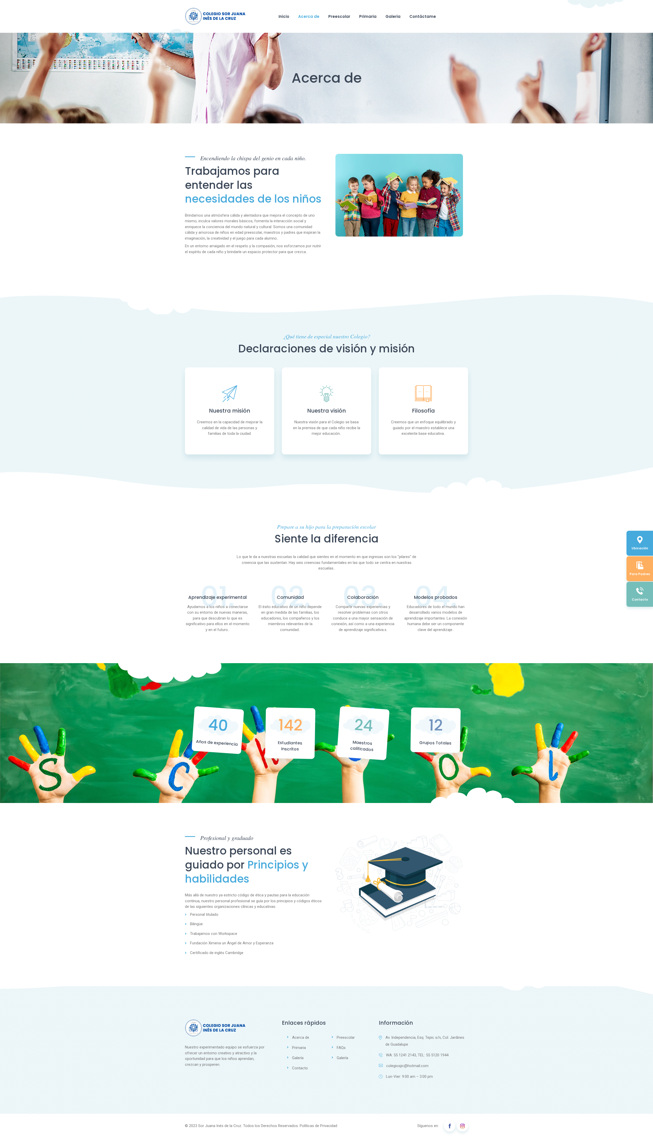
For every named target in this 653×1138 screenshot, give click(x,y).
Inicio (284, 16)
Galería (298, 1058)
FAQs (341, 1047)
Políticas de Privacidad (318, 1125)
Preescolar (339, 16)
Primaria (367, 16)
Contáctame (422, 16)
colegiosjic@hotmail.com (407, 1065)
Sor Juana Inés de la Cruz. (220, 1125)
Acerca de (308, 16)
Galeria (392, 16)
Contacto (300, 1068)
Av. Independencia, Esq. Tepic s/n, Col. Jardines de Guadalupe (424, 1041)
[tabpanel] (229, 414)
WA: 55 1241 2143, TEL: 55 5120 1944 (417, 1055)
